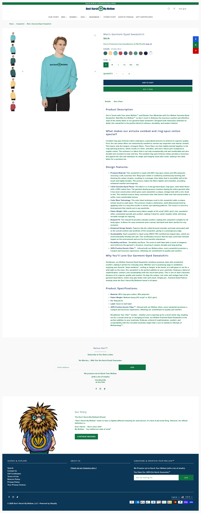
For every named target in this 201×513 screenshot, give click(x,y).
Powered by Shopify (48, 503)
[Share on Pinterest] (196, 51)
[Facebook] (96, 389)
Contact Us (12, 471)
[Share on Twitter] (196, 45)
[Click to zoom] (95, 35)
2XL (131, 65)
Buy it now (148, 89)
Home (11, 24)
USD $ (187, 497)
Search (10, 468)
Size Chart (118, 101)
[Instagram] (100, 389)
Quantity (108, 74)
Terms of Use (13, 476)
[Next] (95, 71)
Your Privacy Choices (16, 485)
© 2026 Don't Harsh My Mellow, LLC (22, 503)
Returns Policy (13, 479)
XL (125, 65)
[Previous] (22, 71)
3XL (137, 65)
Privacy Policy (13, 482)
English (174, 497)
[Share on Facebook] (196, 39)
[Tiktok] (104, 389)
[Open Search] (168, 8)
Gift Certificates (14, 474)
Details (108, 101)
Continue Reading (86, 437)
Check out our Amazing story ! (84, 468)
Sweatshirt (20, 24)
